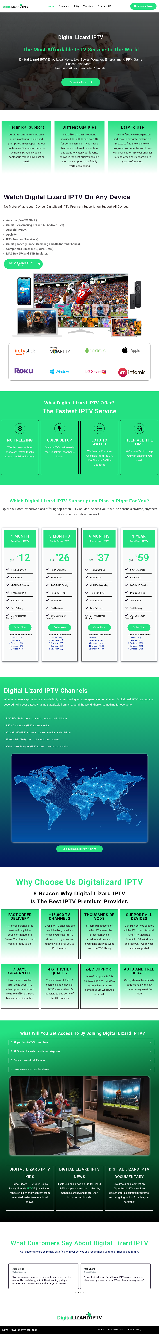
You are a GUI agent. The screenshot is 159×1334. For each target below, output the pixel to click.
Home (51, 6)
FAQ (76, 6)
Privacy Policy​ (134, 1329)
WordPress (30, 1329)
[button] (75, 1292)
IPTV (30, 1188)
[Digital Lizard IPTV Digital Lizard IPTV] (15, 6)
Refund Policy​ (115, 1329)
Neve (5, 1329)
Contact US (104, 6)
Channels (64, 6)
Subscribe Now (143, 6)
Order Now (20, 627)
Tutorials (88, 6)
